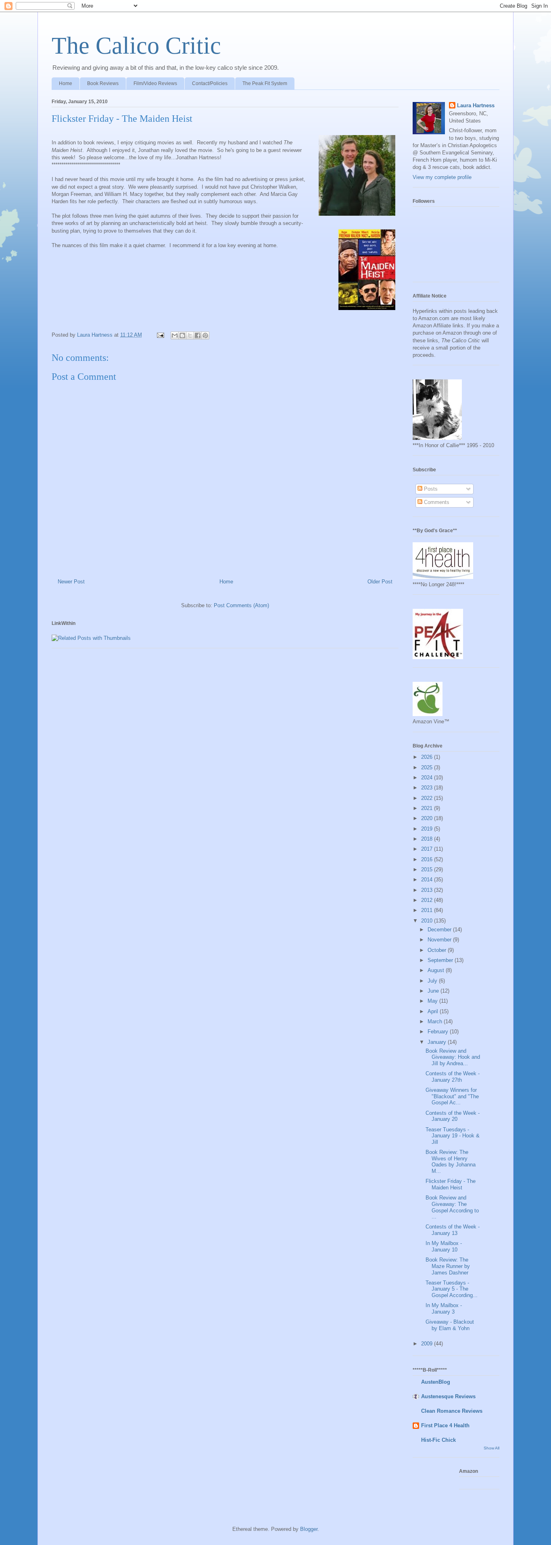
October (438, 950)
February (439, 1032)
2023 (427, 788)
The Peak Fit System (264, 83)
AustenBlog (435, 1382)
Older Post (379, 582)
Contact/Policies (209, 83)
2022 (427, 798)
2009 (427, 1344)
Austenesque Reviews (448, 1396)
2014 (427, 880)
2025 (427, 767)
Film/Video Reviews (155, 83)
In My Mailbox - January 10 (444, 1246)
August (437, 970)
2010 (427, 921)
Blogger (308, 1529)
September (441, 960)
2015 (427, 869)
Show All (491, 1448)
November (440, 940)
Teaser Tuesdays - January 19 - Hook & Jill (453, 1135)
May (433, 1001)
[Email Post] (160, 335)
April (434, 1011)
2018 (427, 839)
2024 (427, 778)
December (440, 930)
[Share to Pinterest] (205, 335)
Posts (430, 489)
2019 (427, 829)
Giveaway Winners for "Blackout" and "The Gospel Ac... (452, 1096)
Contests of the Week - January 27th (453, 1076)
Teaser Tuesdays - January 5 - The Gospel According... (452, 1289)
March (436, 1021)
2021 (427, 808)
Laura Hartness (476, 105)
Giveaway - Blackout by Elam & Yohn (450, 1325)
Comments (435, 502)
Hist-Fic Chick (438, 1440)
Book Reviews (103, 83)
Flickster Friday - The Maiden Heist (451, 1184)
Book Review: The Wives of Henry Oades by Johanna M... (451, 1161)
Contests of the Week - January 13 (453, 1230)
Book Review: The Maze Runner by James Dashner (448, 1266)
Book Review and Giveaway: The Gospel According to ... (452, 1207)
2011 (427, 910)
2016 (427, 859)
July (433, 981)
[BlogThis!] (182, 335)
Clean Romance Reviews (451, 1411)
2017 (427, 849)
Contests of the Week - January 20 (453, 1116)
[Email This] (175, 335)
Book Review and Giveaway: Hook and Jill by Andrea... (453, 1057)
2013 (427, 890)
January (438, 1042)
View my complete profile (442, 177)
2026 (427, 757)
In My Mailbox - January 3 (444, 1308)
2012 (427, 900)
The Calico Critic (136, 45)
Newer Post (71, 582)
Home (65, 83)
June (434, 991)
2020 (427, 818)
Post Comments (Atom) (241, 605)
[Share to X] (190, 335)
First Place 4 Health (445, 1425)
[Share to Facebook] (198, 335)
